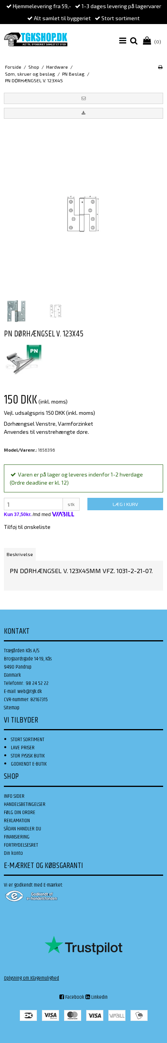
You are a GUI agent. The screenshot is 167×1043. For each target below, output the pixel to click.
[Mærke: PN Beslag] (23, 359)
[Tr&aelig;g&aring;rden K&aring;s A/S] (36, 39)
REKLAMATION (17, 820)
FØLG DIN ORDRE (19, 812)
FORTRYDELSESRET (21, 845)
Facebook (74, 997)
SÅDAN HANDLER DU (22, 829)
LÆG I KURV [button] (125, 504)
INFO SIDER (14, 796)
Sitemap (11, 707)
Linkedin (99, 997)
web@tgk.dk (29, 691)
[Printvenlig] (160, 66)
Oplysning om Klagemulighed (31, 978)
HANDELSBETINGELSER (24, 804)
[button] (83, 98)
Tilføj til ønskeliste (27, 526)
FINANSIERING (17, 837)
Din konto (13, 853)
